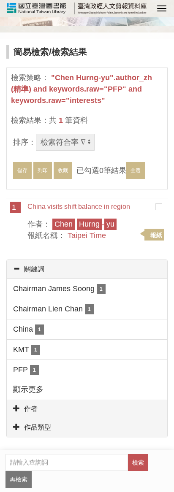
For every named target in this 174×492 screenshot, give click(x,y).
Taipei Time (87, 235)
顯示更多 (28, 389)
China (27, 329)
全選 (135, 170)
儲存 (22, 170)
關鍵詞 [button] (34, 269)
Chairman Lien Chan (52, 309)
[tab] (87, 269)
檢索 (138, 462)
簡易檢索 (31, 52)
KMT (25, 349)
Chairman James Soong (58, 288)
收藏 (63, 170)
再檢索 (18, 479)
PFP (24, 369)
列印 (43, 170)
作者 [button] (31, 408)
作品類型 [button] (37, 427)
